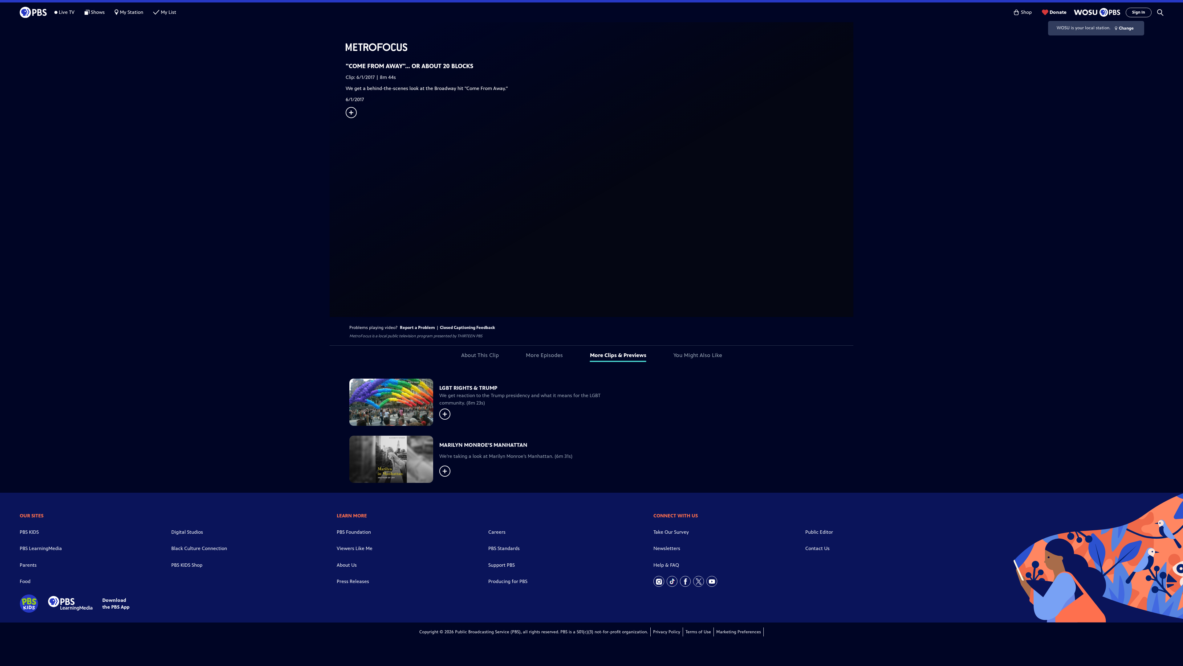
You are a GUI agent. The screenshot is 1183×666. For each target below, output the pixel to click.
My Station (131, 12)
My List (168, 12)
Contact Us (817, 548)
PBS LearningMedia (41, 548)
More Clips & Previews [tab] (618, 355)
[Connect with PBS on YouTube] (711, 581)
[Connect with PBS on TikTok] (672, 581)
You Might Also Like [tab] (697, 355)
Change (1126, 28)
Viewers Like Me (354, 548)
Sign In (1138, 12)
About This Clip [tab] (480, 355)
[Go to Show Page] (599, 47)
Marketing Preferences (738, 632)
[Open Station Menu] (1096, 12)
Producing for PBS (507, 581)
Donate (1058, 12)
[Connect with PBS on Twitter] (698, 581)
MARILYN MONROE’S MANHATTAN (483, 445)
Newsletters (666, 548)
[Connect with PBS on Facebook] (685, 581)
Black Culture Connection (199, 548)
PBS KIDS (29, 532)
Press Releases (353, 581)
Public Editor (819, 532)
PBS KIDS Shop (186, 565)
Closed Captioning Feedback (467, 327)
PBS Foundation (354, 532)
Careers (497, 532)
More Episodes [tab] (544, 355)
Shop (1026, 12)
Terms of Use (698, 632)
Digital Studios (187, 532)
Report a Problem (417, 327)
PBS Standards (504, 548)
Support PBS (501, 565)
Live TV (67, 12)
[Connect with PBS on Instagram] (658, 581)
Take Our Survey (671, 532)
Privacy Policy (666, 632)
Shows (98, 12)
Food (25, 581)
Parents (28, 565)
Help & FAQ (666, 565)
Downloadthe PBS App (115, 603)
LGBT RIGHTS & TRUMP (468, 387)
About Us (347, 565)
